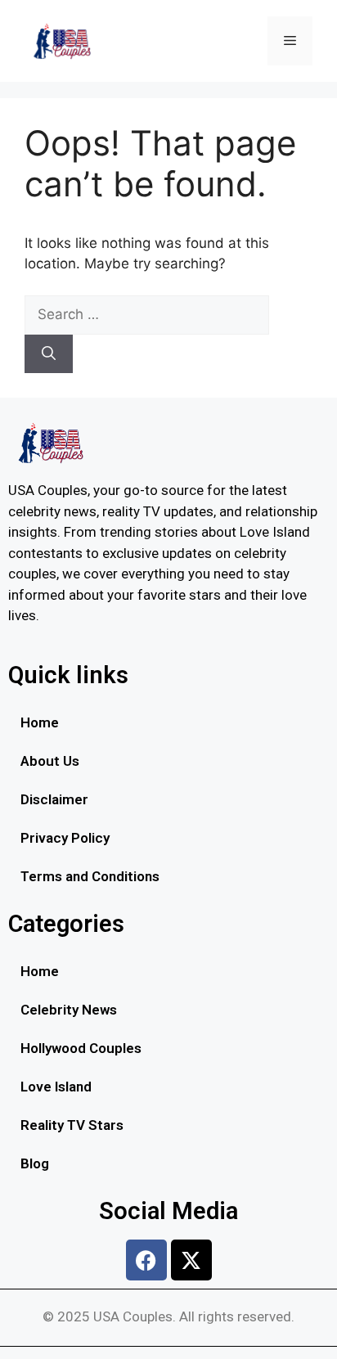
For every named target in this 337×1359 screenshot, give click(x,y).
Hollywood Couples (81, 1048)
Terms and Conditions (90, 876)
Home (39, 722)
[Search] (49, 354)
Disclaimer (54, 799)
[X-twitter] (191, 1260)
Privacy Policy (65, 838)
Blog (34, 1163)
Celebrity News (68, 1009)
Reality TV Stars (72, 1125)
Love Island (56, 1086)
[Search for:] (147, 314)
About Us (49, 761)
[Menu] (289, 40)
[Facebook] (146, 1260)
